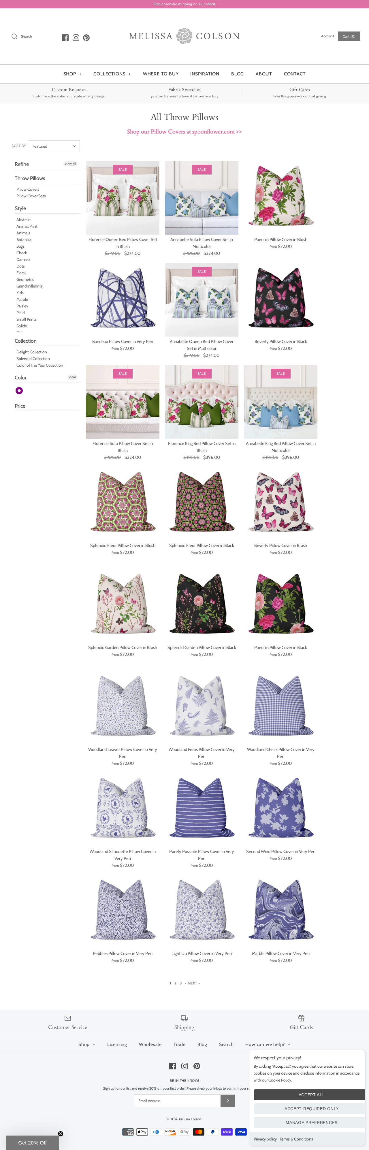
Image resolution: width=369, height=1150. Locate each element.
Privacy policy (265, 1139)
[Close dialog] (237, 479)
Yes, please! (185, 662)
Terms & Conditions (296, 1139)
